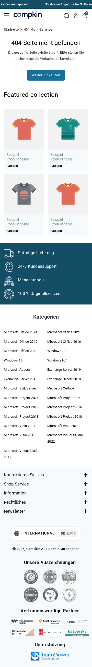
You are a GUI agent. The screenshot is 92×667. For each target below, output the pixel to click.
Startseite (11, 29)
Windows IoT (57, 360)
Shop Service (16, 484)
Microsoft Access (17, 369)
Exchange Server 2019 (64, 369)
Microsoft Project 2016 (64, 407)
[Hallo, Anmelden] (75, 15)
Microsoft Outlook (61, 388)
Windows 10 (13, 360)
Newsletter (14, 511)
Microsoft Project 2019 (21, 407)
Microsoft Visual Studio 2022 (65, 438)
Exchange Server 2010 (64, 379)
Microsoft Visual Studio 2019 (21, 454)
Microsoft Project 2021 (64, 398)
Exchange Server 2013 (20, 379)
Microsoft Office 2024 (20, 332)
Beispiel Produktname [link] (17, 157)
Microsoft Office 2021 (64, 332)
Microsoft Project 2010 (64, 416)
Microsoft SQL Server (20, 388)
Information (15, 493)
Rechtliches (15, 502)
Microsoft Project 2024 (21, 398)
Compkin (33, 549)
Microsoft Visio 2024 (19, 426)
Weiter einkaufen (46, 75)
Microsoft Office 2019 (20, 342)
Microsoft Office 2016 (64, 342)
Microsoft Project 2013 (21, 416)
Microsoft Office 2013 (20, 351)
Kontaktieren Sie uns (24, 474)
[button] (8, 15)
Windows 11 (56, 351)
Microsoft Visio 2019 (19, 435)
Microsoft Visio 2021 (63, 426)
